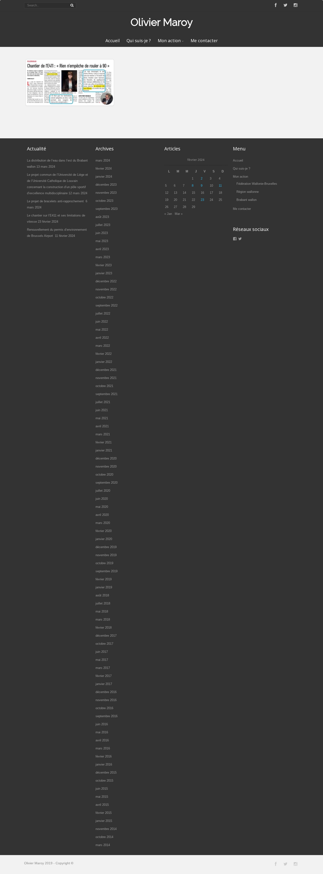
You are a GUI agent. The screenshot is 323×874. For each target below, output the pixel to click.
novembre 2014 (106, 829)
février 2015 (104, 813)
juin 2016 (102, 724)
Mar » (179, 214)
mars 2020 (103, 523)
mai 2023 (102, 241)
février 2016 (104, 756)
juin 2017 (102, 651)
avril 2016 (102, 740)
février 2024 (104, 168)
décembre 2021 (106, 370)
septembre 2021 (107, 394)
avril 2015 (102, 804)
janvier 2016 (104, 764)
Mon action (169, 40)
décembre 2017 (106, 635)
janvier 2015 (104, 821)
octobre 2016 (104, 708)
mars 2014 (103, 845)
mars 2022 (103, 345)
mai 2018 (102, 611)
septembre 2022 (107, 305)
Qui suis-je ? (139, 40)
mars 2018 (103, 619)
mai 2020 (102, 507)
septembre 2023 (107, 209)
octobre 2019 (104, 563)
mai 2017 (102, 660)
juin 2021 (102, 410)
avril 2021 (102, 426)
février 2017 (104, 676)
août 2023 (102, 217)
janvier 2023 (104, 273)
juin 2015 (102, 788)
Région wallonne (247, 192)
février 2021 (104, 442)
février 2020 (104, 531)
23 (202, 200)
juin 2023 (102, 233)
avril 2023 (102, 249)
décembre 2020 (106, 458)
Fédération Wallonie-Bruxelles (256, 183)
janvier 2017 (104, 684)
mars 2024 (103, 160)
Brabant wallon (246, 200)
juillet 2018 (103, 603)
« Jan (168, 214)
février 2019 (104, 579)
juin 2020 (102, 498)
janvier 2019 (104, 587)
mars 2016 (103, 748)
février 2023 (104, 265)
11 (220, 185)
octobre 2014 (104, 837)
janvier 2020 (104, 539)
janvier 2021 (104, 450)
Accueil (112, 40)
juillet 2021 (103, 402)
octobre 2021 (104, 386)
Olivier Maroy (162, 22)
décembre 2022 (106, 281)
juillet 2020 (103, 490)
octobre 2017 (104, 643)
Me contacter (204, 40)
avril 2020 (102, 515)
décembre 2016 (106, 692)
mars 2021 (103, 434)
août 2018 (102, 595)
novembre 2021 (106, 378)
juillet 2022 (103, 313)
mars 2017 (103, 668)
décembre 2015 (106, 772)
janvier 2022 (104, 362)
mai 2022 (102, 329)
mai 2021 (102, 418)
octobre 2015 (104, 780)
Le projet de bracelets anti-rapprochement (56, 201)
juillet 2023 (103, 225)
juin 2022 (102, 321)
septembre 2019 (107, 571)
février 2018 (104, 627)
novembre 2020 (106, 466)
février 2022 (104, 354)
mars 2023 (103, 257)
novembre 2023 (106, 192)
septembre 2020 (107, 482)
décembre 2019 (106, 547)
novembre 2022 (106, 289)
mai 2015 (102, 796)
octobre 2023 (104, 201)
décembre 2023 (106, 184)
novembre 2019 (106, 555)
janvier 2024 (104, 176)
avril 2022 (102, 337)
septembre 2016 (107, 716)
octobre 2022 (104, 297)
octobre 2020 (104, 474)
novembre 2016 (106, 700)
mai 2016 (102, 732)
